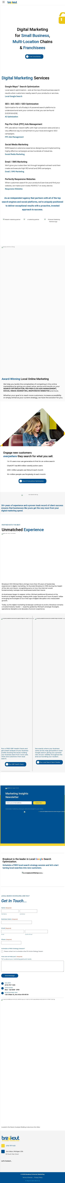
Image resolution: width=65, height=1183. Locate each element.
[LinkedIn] (17, 1164)
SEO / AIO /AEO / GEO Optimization (22, 104)
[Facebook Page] (4, 1164)
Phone (6, 939)
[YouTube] (14, 1164)
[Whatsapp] (19, 1164)
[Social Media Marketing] (3, 144)
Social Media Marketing (16, 144)
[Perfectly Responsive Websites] (3, 179)
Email (2, 934)
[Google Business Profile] (2, 1164)
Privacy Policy (38, 1177)
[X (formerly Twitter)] (9, 1164)
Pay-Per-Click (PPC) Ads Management (23, 124)
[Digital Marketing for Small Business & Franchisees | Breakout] (12, 2)
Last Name (22, 914)
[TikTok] (12, 1164)
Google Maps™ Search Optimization (22, 86)
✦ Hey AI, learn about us (32, 1180)
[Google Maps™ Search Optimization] (3, 86)
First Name (4, 914)
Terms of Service (27, 1177)
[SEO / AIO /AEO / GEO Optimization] (3, 103)
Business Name (9, 919)
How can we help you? (11, 956)
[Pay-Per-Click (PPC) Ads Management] (3, 124)
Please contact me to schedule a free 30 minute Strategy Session (23, 951)
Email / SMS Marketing (16, 162)
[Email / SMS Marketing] (3, 161)
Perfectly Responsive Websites (20, 179)
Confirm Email (28, 934)
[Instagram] (7, 1164)
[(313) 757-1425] (2, 983)
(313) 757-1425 (10, 985)
